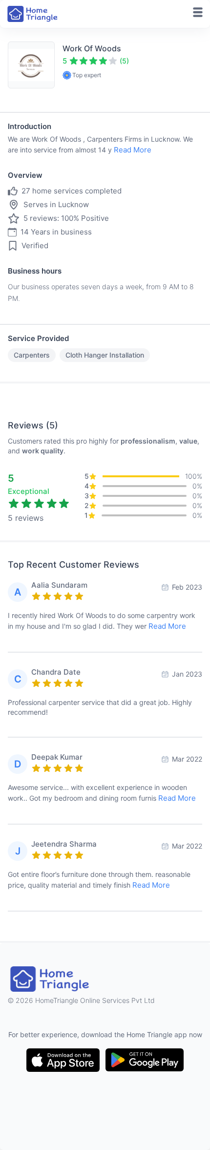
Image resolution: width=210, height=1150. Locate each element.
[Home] (33, 14)
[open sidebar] (197, 12)
